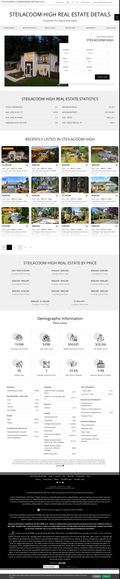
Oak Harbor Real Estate (38, 476)
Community (80, 476)
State (50, 476)
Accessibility (47, 479)
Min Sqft (65, 67)
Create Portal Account (105, 2)
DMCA (56, 479)
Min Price (66, 50)
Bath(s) (89, 58)
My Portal (86, 2)
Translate (74, 566)
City (63, 476)
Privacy (38, 479)
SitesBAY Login (79, 479)
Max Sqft (89, 67)
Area (88, 476)
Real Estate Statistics (29, 28)
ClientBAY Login (66, 479)
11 (25, 247)
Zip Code (71, 476)
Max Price (90, 50)
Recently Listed (50, 28)
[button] (117, 17)
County (57, 476)
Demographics (90, 28)
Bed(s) (65, 58)
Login (94, 2)
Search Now (102, 77)
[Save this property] (27, 149)
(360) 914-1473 (59, 2)
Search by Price (70, 28)
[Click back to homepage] (22, 1)
